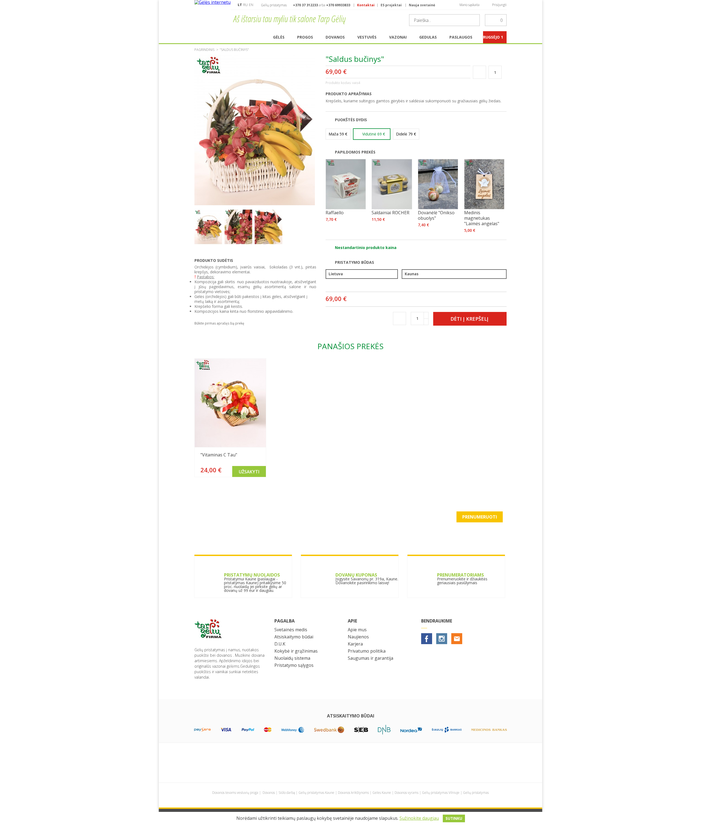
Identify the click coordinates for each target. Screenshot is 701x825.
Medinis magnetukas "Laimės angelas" (481, 218)
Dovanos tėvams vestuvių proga (235, 792)
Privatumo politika (367, 651)
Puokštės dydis (351, 119)
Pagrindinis (204, 49)
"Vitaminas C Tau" (218, 455)
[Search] (474, 20)
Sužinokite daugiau (419, 818)
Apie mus (357, 630)
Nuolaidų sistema (292, 658)
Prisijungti (499, 4)
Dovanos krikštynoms (353, 792)
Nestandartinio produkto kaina (366, 247)
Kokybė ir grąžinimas (296, 651)
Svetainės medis (290, 630)
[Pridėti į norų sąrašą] (479, 72)
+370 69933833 (338, 5)
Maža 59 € (338, 134)
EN (251, 4)
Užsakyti (249, 472)
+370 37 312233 (305, 5)
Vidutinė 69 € (373, 134)
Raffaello (335, 213)
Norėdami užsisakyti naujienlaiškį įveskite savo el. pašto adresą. (263, 520)
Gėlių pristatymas (476, 792)
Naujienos (358, 637)
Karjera (355, 644)
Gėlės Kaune (381, 792)
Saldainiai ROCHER (390, 213)
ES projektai (391, 5)
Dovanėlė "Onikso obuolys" (436, 215)
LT (240, 4)
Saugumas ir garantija (370, 658)
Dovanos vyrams (406, 792)
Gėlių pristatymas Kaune (316, 792)
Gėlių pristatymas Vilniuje (440, 792)
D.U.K (279, 644)
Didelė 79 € (406, 134)
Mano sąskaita (469, 4)
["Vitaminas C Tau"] (230, 402)
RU (245, 4)
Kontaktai (366, 5)
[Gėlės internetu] (212, 15)
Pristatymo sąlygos (294, 665)
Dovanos (269, 792)
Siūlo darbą (286, 792)
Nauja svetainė (422, 5)
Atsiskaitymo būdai (293, 637)
